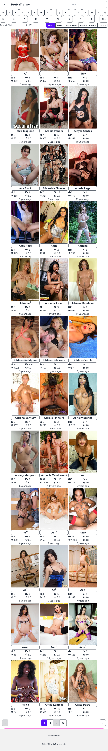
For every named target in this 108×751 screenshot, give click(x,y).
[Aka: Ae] (25, 509)
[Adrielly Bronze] (82, 394)
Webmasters (54, 735)
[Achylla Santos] (82, 107)
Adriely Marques (25, 475)
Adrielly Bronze (82, 417)
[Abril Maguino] (25, 107)
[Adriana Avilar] (54, 279)
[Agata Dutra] (82, 681)
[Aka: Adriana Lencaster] (82, 279)
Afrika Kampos (54, 704)
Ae (82, 475)
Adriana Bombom (83, 303)
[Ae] (82, 451)
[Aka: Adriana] (25, 279)
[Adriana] (82, 222)
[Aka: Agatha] (25, 337)
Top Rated (71, 25)
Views (102, 25)
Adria (54, 245)
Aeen (25, 647)
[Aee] (82, 566)
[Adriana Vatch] (82, 337)
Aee (82, 590)
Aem (54, 647)
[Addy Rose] (25, 222)
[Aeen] (25, 624)
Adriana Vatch (83, 360)
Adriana (83, 245)
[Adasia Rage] (82, 165)
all (104, 19)
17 (63, 722)
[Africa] (25, 681)
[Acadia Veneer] (54, 107)
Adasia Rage (82, 188)
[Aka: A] (25, 50)
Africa (25, 704)
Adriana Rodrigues (25, 360)
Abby (83, 73)
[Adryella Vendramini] (54, 451)
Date (59, 25)
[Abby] (82, 50)
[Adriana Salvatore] (54, 337)
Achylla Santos (83, 131)
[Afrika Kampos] (54, 681)
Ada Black (25, 188)
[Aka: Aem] (54, 624)
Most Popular (88, 25)
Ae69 (83, 532)
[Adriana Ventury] (25, 394)
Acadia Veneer (54, 131)
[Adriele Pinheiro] (54, 394)
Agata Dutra (82, 704)
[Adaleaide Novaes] (54, 165)
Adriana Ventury (25, 417)
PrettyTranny (20, 4)
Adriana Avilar (54, 303)
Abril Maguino (25, 131)
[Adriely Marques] (25, 451)
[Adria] (54, 222)
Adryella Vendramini (54, 475)
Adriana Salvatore (54, 360)
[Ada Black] (25, 165)
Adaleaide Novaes (54, 188)
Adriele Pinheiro (54, 417)
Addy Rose (25, 245)
